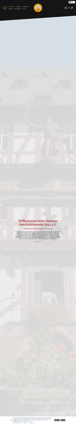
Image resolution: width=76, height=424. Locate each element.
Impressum (25, 422)
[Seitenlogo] (38, 8)
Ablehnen (63, 420)
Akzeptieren (57, 420)
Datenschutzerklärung (17, 422)
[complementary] (72, 2)
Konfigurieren (32, 422)
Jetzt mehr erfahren (38, 241)
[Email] (69, 8)
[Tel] (72, 8)
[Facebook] (66, 8)
